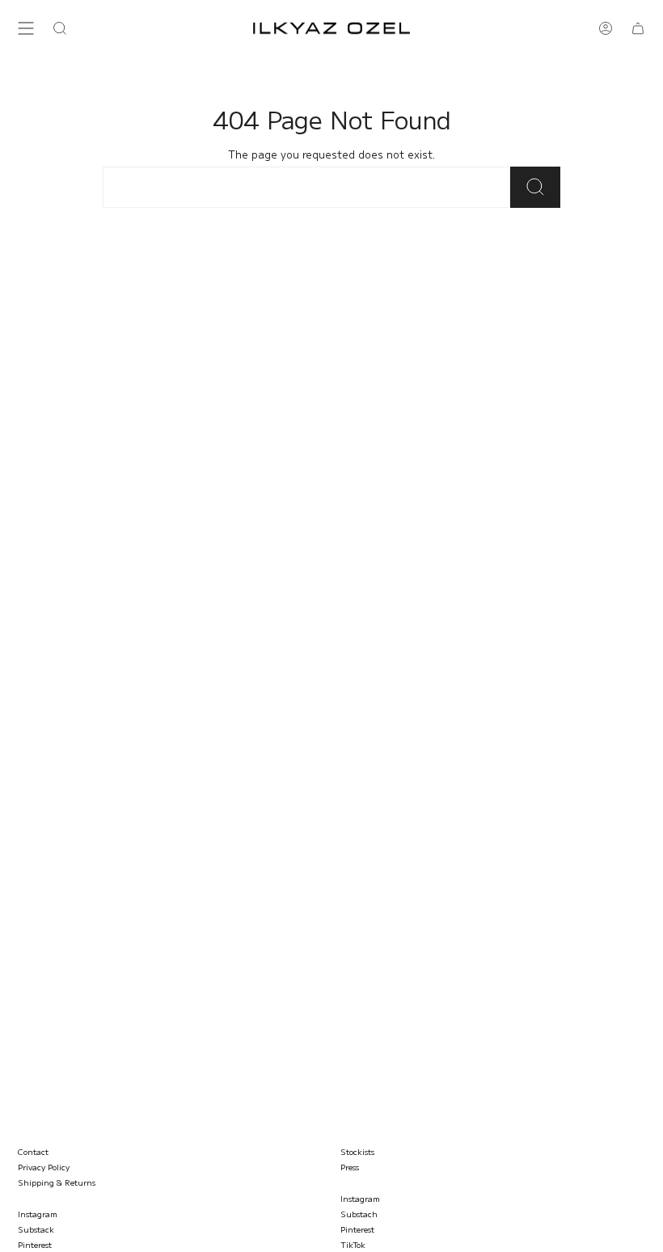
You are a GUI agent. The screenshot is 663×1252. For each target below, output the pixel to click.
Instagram (37, 1214)
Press (349, 1167)
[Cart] (638, 28)
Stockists (357, 1151)
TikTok (352, 1244)
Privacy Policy (44, 1167)
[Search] (535, 187)
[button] (60, 28)
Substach (359, 1214)
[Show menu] (26, 28)
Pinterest (35, 1244)
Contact (33, 1151)
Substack (36, 1229)
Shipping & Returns (56, 1182)
